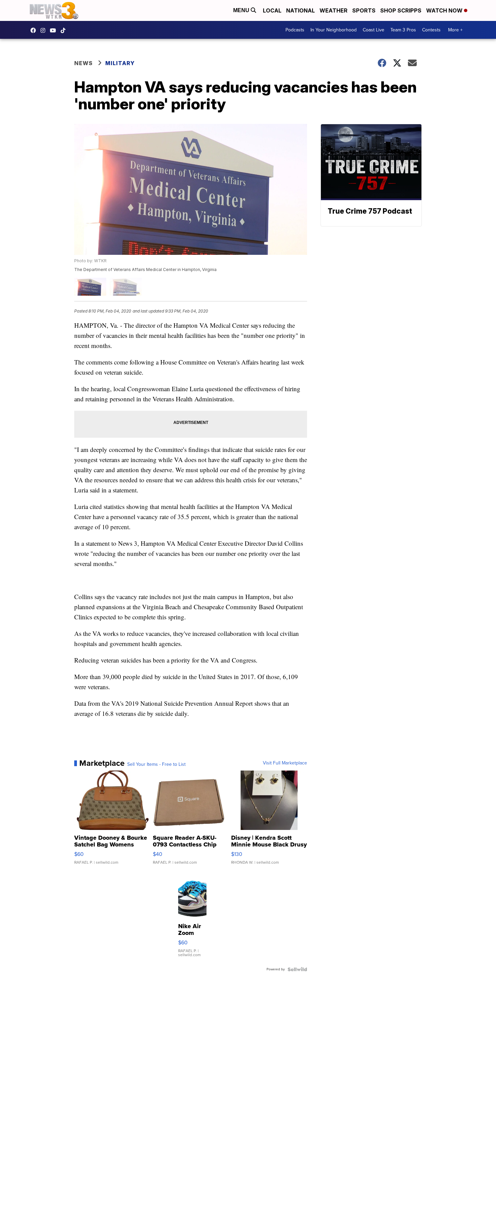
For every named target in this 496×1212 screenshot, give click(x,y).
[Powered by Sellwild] (297, 969)
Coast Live (373, 29)
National (300, 10)
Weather (334, 10)
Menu (242, 10)
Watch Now (445, 10)
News (83, 63)
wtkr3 (44, 30)
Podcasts (294, 29)
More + (455, 29)
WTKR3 (34, 30)
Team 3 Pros (403, 29)
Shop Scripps (400, 10)
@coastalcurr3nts (65, 30)
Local (272, 10)
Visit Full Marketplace (285, 763)
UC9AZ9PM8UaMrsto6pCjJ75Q (54, 30)
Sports (364, 10)
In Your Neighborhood (333, 29)
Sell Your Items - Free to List (156, 764)
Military (120, 63)
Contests (431, 29)
